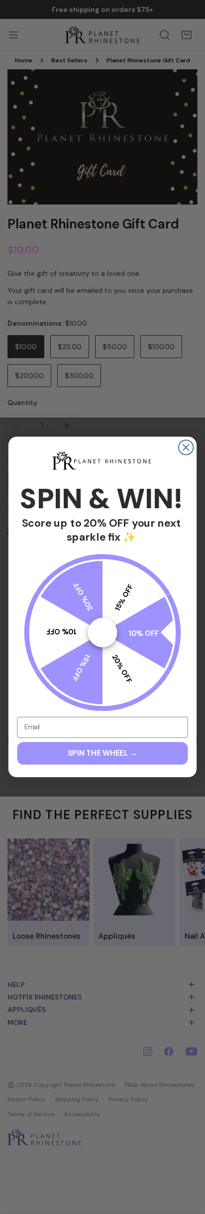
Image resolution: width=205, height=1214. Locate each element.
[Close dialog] (186, 447)
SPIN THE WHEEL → (102, 753)
